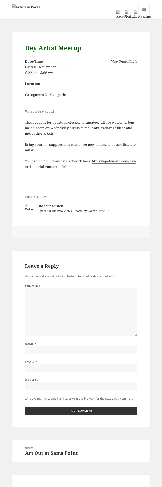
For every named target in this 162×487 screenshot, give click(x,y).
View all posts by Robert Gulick (85, 211)
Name (30, 344)
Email (31, 362)
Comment (32, 286)
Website (31, 380)
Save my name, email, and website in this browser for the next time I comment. (81, 398)
